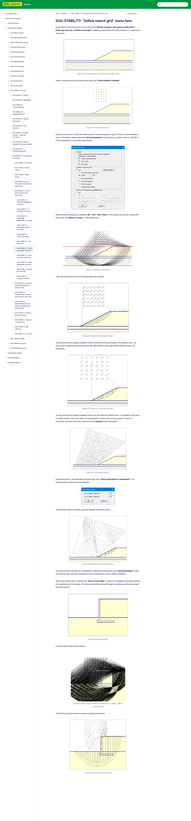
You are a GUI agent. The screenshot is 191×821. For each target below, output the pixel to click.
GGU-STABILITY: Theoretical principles (19, 150)
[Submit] (159, 4)
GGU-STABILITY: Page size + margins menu (23, 321)
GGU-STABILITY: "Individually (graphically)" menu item (24, 218)
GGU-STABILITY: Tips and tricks (19, 127)
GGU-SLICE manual (16, 86)
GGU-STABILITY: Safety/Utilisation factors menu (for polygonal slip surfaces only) (23, 305)
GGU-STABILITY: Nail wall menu (21, 328)
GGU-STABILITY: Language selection (18, 113)
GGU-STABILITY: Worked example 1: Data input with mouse (20, 135)
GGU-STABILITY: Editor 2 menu (22, 176)
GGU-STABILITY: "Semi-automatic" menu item (24, 256)
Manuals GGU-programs (13, 18)
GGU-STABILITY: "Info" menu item (24, 242)
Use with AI (133, 13)
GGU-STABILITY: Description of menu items (22, 157)
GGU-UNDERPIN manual (18, 343)
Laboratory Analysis (14, 362)
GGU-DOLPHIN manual (17, 47)
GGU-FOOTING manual (17, 57)
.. (6, 367)
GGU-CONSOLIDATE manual (19, 42)
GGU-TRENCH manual (17, 338)
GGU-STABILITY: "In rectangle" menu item (23, 210)
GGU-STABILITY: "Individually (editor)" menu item (23, 227)
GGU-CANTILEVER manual (18, 38)
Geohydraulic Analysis (15, 353)
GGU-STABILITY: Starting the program (20, 120)
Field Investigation (14, 358)
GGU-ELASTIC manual (17, 52)
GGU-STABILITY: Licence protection (18, 106)
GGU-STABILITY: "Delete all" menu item (24, 270)
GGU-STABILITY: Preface (20, 95)
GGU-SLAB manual (16, 81)
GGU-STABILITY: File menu (23, 163)
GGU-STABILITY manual (18, 90)
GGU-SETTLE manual (17, 76)
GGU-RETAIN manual (17, 71)
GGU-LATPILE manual (17, 66)
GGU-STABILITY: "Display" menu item (23, 277)
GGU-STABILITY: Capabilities (21, 100)
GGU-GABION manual (17, 62)
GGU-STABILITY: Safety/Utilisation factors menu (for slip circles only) (23, 295)
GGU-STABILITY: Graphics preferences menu (23, 314)
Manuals (27, 4)
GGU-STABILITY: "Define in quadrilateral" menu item (24, 202)
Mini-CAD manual (13, 23)
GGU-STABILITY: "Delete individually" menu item (24, 263)
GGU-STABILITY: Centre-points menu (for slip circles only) (22, 193)
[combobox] (172, 4)
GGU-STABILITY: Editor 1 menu (22, 169)
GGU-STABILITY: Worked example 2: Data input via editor (22, 143)
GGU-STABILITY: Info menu (23, 334)
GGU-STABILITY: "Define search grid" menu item (24, 249)
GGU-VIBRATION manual (18, 348)
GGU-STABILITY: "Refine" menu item (23, 236)
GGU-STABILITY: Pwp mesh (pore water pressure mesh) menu (23, 184)
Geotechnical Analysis (15, 28)
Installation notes (11, 14)
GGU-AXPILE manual (16, 33)
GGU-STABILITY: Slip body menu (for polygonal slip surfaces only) (23, 285)
